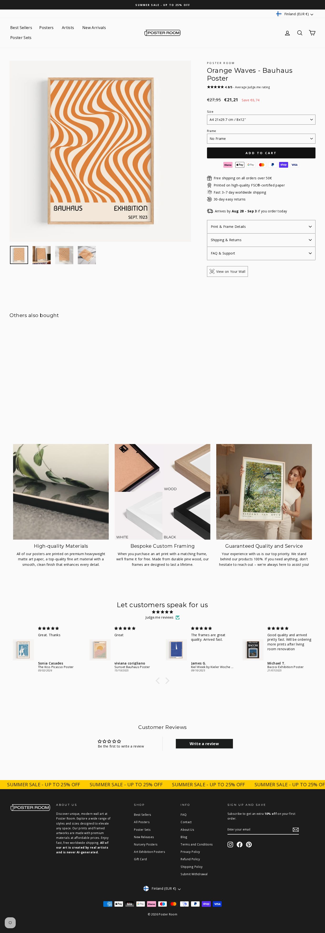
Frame (211, 131)
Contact (186, 822)
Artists (68, 27)
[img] (162, 612)
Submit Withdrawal (194, 874)
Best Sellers (21, 27)
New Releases (144, 837)
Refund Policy (190, 859)
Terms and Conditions (197, 844)
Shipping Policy (191, 867)
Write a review (204, 743)
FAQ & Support (223, 253)
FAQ (184, 814)
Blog (184, 837)
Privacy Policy (190, 852)
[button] (159, 680)
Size (210, 112)
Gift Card (140, 859)
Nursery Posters (146, 844)
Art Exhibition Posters (149, 852)
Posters (47, 27)
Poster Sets (21, 37)
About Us (187, 829)
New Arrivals (94, 27)
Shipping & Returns (226, 240)
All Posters (142, 822)
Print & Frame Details (228, 226)
